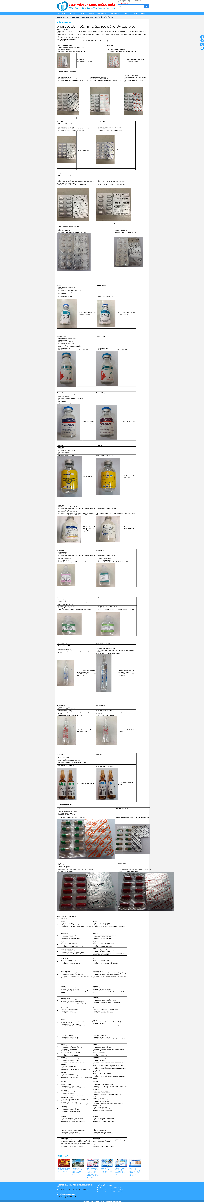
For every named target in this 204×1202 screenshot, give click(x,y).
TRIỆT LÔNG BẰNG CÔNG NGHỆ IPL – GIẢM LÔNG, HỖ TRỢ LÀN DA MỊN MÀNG (135, 1172)
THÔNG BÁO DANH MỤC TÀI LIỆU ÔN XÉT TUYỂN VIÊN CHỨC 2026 (77, 1171)
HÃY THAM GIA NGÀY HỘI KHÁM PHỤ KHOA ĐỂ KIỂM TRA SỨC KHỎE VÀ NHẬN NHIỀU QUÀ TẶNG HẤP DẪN (92, 1172)
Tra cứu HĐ (134, 13)
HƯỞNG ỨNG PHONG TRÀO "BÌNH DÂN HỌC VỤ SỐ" (106, 1170)
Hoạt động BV (101, 13)
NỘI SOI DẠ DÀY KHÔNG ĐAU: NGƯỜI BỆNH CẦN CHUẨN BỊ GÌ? (120, 1171)
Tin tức (91, 13)
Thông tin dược (115, 13)
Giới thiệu (72, 13)
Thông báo (82, 13)
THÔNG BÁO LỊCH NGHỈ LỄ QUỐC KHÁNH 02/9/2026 (64, 1169)
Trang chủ (62, 13)
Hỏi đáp (126, 13)
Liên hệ (143, 13)
